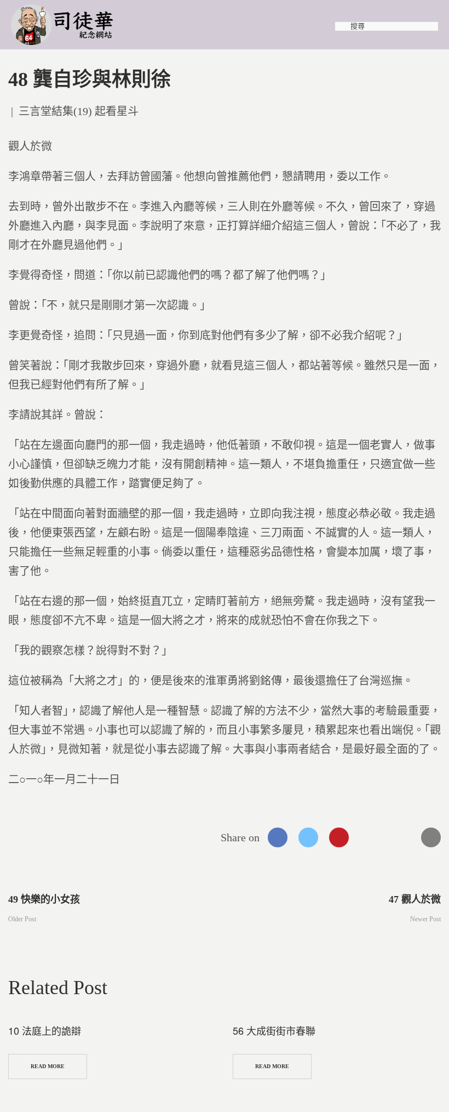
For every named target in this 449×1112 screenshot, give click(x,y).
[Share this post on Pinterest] (339, 837)
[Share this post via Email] (431, 837)
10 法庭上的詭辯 (44, 1030)
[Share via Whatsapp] (369, 837)
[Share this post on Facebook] (277, 837)
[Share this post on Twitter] (308, 837)
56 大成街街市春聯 (274, 1030)
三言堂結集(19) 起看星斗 (79, 111)
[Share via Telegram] (400, 837)
